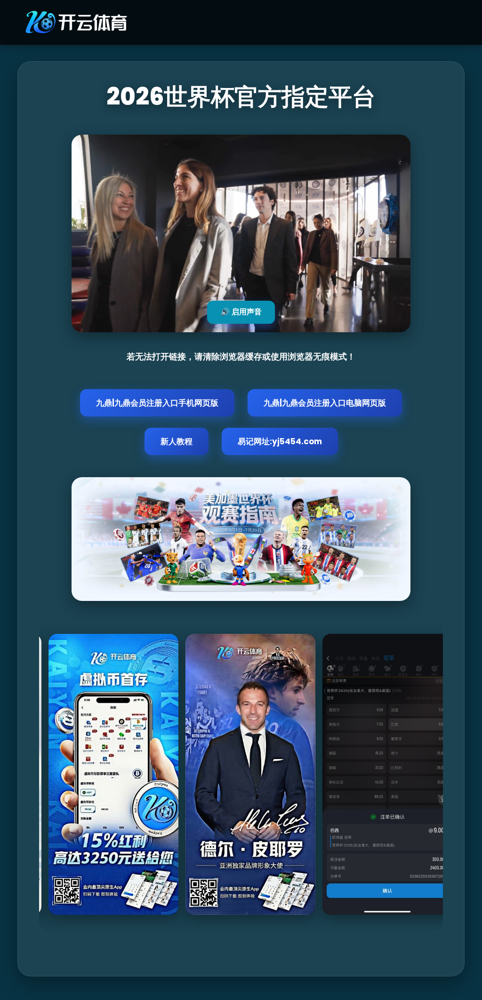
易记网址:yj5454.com (280, 441)
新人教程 (177, 441)
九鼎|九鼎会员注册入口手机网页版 (157, 402)
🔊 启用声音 (241, 312)
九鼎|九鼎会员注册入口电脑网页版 (325, 402)
